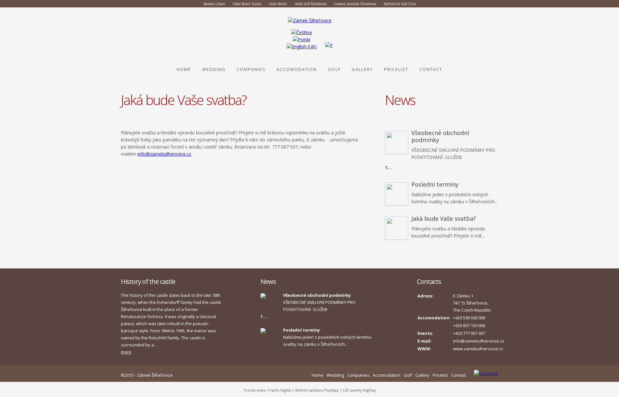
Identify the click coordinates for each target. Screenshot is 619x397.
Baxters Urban (214, 4)
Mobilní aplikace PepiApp (317, 390)
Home (184, 69)
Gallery (362, 69)
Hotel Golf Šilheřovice (311, 4)
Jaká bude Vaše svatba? (443, 218)
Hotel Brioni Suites (247, 4)
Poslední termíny (434, 184)
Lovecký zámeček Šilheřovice (355, 4)
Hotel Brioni (278, 4)
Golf (334, 69)
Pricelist (396, 69)
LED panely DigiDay (359, 390)
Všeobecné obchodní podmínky (440, 136)
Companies (251, 69)
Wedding (214, 69)
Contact (430, 69)
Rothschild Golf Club (400, 4)
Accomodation (297, 69)
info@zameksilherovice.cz (164, 154)
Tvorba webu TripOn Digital (267, 390)
